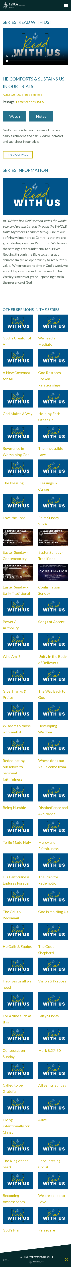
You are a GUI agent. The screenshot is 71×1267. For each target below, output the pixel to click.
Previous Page (18, 154)
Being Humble (14, 807)
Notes (41, 116)
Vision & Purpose (52, 981)
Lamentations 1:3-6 (30, 102)
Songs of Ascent (51, 621)
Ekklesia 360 (36, 1262)
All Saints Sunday (52, 1085)
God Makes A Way (17, 413)
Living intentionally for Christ (16, 1125)
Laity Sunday (48, 1016)
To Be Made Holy (17, 842)
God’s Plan (11, 1230)
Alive (42, 1119)
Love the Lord (14, 517)
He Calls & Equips (17, 946)
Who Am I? (11, 656)
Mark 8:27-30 (49, 1050)
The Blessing (13, 483)
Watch (14, 116)
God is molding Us (53, 911)
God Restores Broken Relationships (49, 378)
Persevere (46, 1230)
